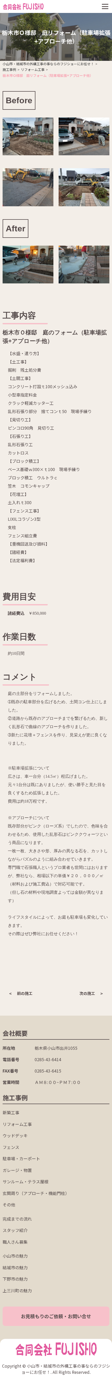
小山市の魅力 (15, 1256)
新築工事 (11, 1112)
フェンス (11, 1147)
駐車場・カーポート (21, 1158)
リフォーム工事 (17, 1124)
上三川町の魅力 (17, 1290)
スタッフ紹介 (15, 1230)
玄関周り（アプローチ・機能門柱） (36, 1193)
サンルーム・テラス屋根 (25, 1181)
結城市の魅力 (15, 1267)
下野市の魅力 (15, 1279)
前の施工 (25, 993)
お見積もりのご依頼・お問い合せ (56, 1316)
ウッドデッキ (15, 1135)
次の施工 (87, 993)
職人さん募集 (15, 1242)
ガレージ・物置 (17, 1170)
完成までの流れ (17, 1219)
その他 (9, 1204)
